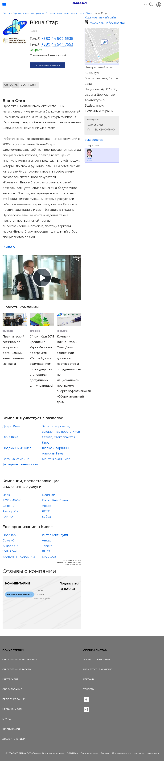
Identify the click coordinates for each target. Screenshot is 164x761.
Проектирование (13, 699)
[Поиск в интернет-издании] (151, 5)
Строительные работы (16, 669)
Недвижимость (12, 709)
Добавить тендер (13, 739)
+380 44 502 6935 (57, 38)
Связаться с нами (89, 753)
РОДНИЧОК (12, 500)
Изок (6, 495)
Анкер (46, 506)
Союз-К (8, 506)
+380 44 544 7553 (57, 44)
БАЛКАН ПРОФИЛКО (19, 557)
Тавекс (47, 546)
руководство (94, 140)
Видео (9, 247)
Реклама (88, 679)
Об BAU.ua (72, 753)
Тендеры (88, 689)
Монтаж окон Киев (56, 459)
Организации (11, 729)
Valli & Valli (10, 551)
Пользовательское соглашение (128, 753)
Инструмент (10, 679)
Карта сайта (153, 753)
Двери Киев (11, 426)
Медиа (6, 719)
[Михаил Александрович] (89, 153)
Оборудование (12, 689)
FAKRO (8, 517)
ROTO (46, 511)
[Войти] (159, 5)
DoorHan (48, 495)
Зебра (46, 517)
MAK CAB (49, 557)
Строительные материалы (19, 659)
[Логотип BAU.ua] (80, 3)
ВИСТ (46, 551)
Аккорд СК (10, 511)
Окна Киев (11, 437)
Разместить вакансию (97, 669)
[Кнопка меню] (4, 4)
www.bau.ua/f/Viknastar (104, 23)
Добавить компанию (97, 659)
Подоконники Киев (17, 448)
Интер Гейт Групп (55, 500)
